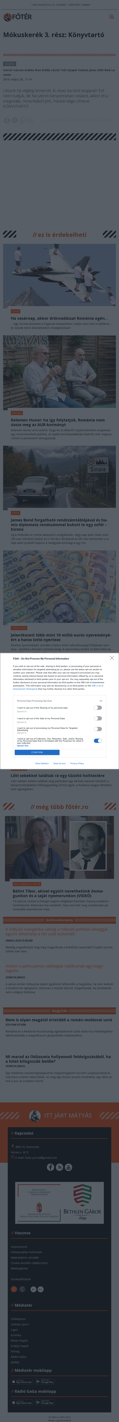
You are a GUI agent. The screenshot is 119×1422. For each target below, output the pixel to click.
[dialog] (59, 711)
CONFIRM (37, 752)
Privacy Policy (77, 763)
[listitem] (59, 700)
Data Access (59, 763)
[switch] (98, 708)
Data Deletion (42, 763)
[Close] (113, 659)
